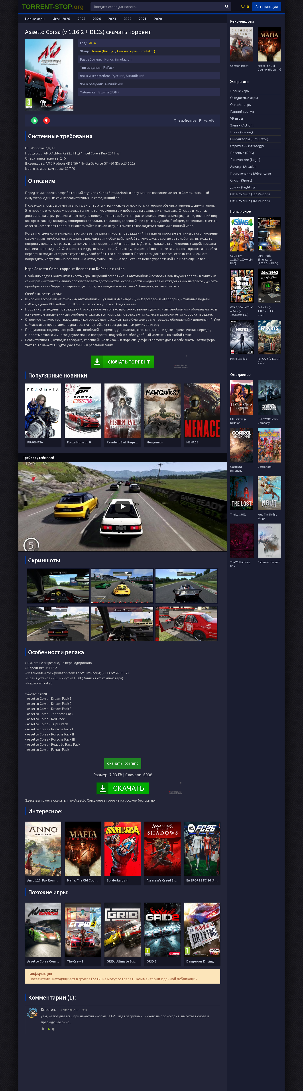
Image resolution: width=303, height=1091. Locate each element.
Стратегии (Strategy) (247, 146)
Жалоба (209, 121)
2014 (92, 43)
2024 (97, 18)
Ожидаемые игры (244, 97)
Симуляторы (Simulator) (136, 51)
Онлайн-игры (241, 104)
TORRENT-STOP (53, 6)
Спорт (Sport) (241, 180)
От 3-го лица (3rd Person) (250, 201)
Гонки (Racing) (103, 51)
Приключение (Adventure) (250, 173)
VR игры (236, 118)
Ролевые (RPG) (242, 152)
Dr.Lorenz (49, 1009)
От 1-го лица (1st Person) (250, 194)
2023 (112, 18)
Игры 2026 (61, 18)
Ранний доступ (242, 111)
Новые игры (35, 18)
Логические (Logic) (245, 159)
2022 (127, 18)
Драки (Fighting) (243, 187)
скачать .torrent (122, 763)
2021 (143, 18)
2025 (81, 18)
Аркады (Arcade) (243, 166)
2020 (158, 18)
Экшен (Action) (242, 125)
